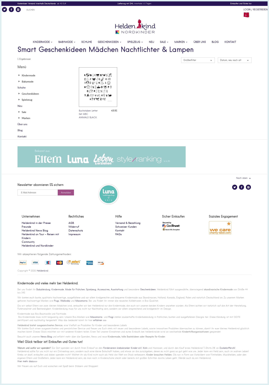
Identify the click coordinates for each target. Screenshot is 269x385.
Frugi (56, 300)
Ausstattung (117, 289)
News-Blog (46, 336)
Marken (180, 42)
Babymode (66, 42)
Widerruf (74, 226)
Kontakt (230, 42)
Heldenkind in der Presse (36, 223)
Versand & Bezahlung (127, 223)
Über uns (199, 42)
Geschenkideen (109, 42)
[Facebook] (11, 9)
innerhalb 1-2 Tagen (134, 4)
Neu (151, 42)
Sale (163, 42)
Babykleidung (43, 289)
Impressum (74, 234)
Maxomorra (81, 300)
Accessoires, (103, 289)
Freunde (26, 226)
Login (247, 9)
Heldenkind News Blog (35, 230)
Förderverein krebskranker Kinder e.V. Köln (125, 348)
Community (28, 242)
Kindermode (42, 42)
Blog (215, 42)
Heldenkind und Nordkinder (38, 245)
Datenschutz (76, 230)
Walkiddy (65, 300)
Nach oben (242, 178)
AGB (71, 223)
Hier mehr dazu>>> (27, 361)
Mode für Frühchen (75, 289)
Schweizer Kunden (126, 226)
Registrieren (260, 9)
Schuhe (86, 42)
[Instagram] (18, 9)
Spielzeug (134, 42)
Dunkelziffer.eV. (228, 348)
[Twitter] (4, 9)
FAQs (118, 234)
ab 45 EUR (42, 4)
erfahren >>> (99, 320)
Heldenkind (42, 270)
